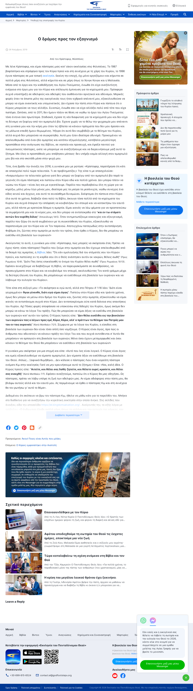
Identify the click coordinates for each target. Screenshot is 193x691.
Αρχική (10, 14)
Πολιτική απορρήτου (30, 687)
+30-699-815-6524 (20, 675)
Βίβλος (41, 252)
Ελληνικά (181, 5)
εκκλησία (48, 75)
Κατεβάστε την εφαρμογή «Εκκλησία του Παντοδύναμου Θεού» (46, 645)
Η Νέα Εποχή (157, 14)
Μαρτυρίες (116, 14)
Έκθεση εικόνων (137, 14)
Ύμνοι (47, 14)
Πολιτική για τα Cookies (71, 687)
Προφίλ (174, 14)
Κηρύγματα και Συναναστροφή (90, 14)
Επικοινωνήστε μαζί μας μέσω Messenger (160, 210)
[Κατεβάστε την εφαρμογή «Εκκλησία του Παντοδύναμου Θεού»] (13, 656)
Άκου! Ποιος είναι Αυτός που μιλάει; (41, 438)
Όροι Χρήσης (12, 687)
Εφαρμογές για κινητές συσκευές (149, 5)
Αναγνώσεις (60, 14)
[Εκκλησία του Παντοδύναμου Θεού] (96, 5)
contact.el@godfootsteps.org (56, 675)
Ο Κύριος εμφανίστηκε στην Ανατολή (36, 445)
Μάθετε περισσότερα (147, 201)
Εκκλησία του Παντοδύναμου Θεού (123, 687)
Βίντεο (34, 14)
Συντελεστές (50, 687)
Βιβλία (21, 14)
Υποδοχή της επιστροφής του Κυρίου (47, 20)
